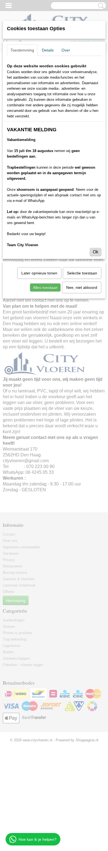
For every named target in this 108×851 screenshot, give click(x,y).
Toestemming (22, 50)
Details (48, 50)
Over (65, 50)
